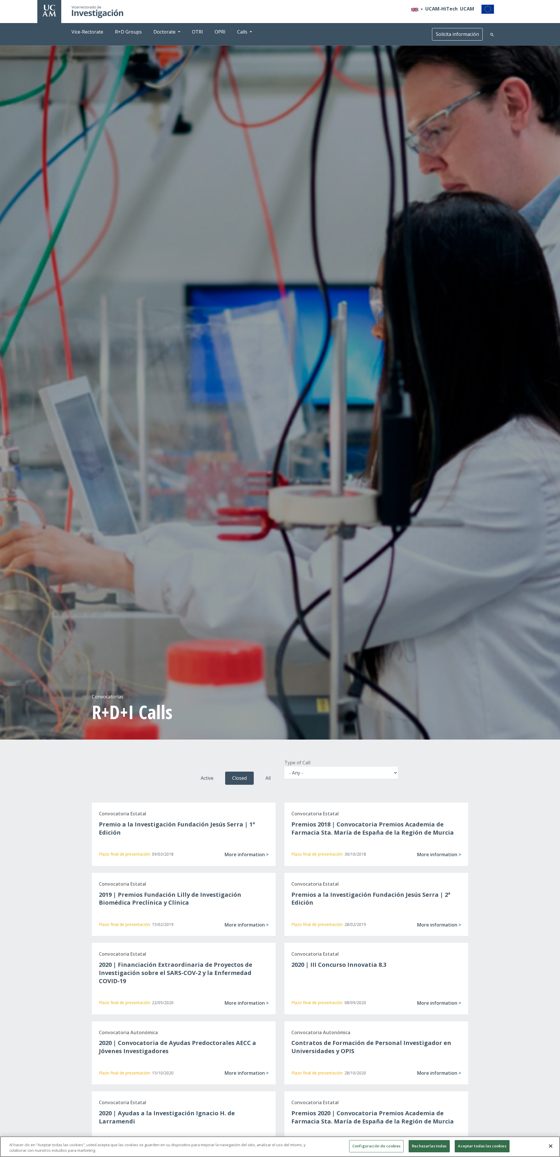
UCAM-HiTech (441, 9)
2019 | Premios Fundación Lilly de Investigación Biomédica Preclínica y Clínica (170, 899)
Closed (239, 778)
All (268, 778)
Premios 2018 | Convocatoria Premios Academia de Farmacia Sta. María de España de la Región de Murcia (372, 828)
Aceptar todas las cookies (482, 1146)
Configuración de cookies (376, 1146)
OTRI (197, 32)
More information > (247, 854)
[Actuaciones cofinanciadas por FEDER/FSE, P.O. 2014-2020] (487, 9)
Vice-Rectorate (87, 32)
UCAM (467, 9)
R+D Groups (128, 32)
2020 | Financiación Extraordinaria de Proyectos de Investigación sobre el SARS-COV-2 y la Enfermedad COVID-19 (175, 973)
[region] (280, 1146)
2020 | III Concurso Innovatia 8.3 (338, 965)
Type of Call (297, 762)
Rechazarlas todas (429, 1146)
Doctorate (164, 32)
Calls (242, 32)
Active (207, 778)
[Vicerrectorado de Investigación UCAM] (49, 10)
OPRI (220, 32)
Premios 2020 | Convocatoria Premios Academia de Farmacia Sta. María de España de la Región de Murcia (372, 1117)
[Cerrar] (550, 1145)
